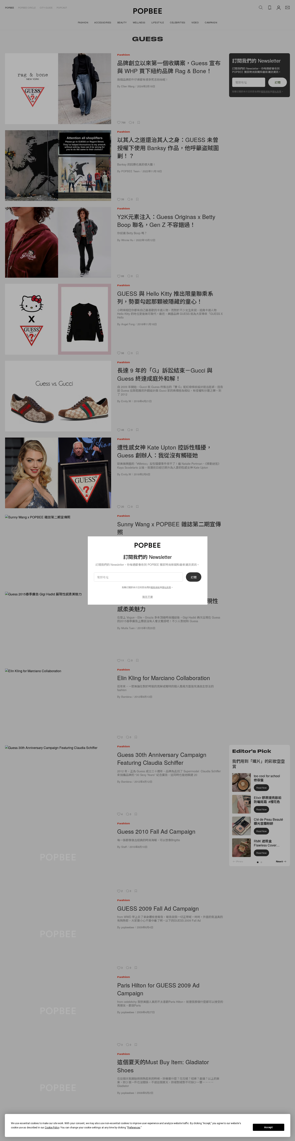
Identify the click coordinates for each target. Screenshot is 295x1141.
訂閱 (193, 577)
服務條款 (155, 587)
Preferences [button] (134, 1127)
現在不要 (147, 596)
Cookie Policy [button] (52, 1127)
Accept (268, 1127)
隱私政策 (166, 587)
